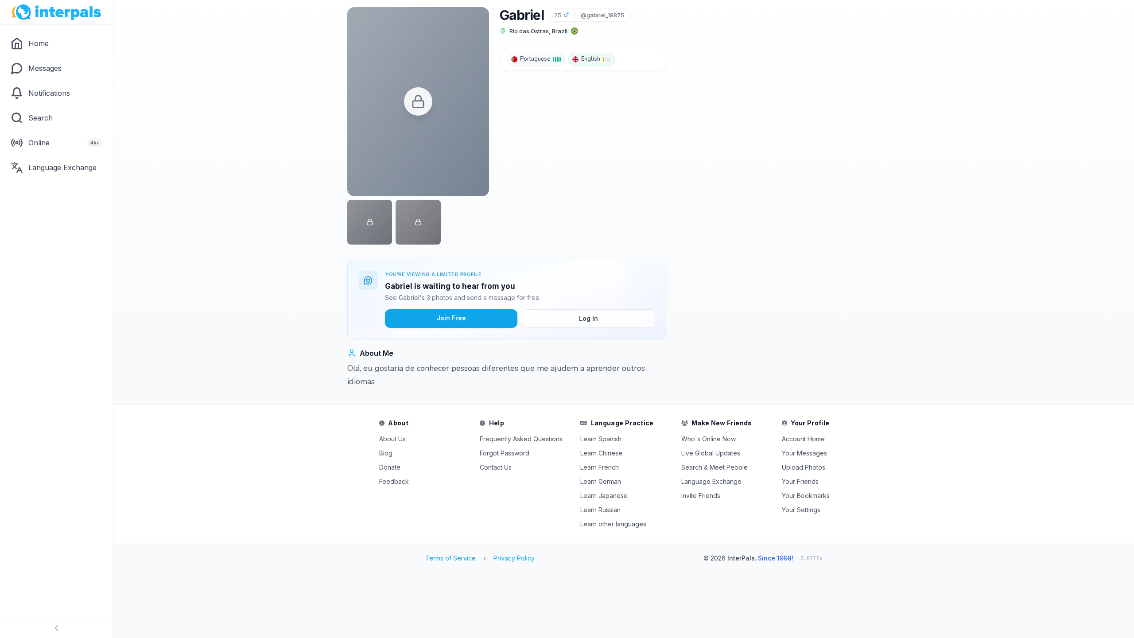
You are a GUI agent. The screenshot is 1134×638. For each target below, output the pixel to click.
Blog (385, 453)
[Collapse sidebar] (56, 628)
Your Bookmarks (806, 495)
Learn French (599, 467)
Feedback (394, 481)
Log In (588, 318)
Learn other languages (613, 524)
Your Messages (804, 453)
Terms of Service (450, 558)
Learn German (600, 481)
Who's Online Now (708, 439)
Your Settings (801, 510)
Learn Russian (600, 510)
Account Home (803, 439)
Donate (389, 467)
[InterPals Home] (56, 12)
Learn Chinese (601, 453)
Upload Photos (803, 467)
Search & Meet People (714, 467)
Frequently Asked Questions (521, 439)
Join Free (451, 318)
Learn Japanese (604, 495)
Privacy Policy (514, 558)
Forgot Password (504, 453)
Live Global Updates (710, 453)
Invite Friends (700, 495)
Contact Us (496, 467)
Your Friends (800, 481)
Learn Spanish (600, 439)
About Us (392, 439)
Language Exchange (711, 481)
